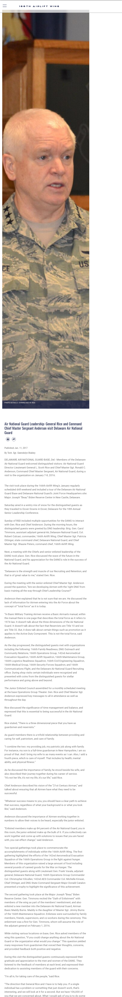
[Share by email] (14, 439)
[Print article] (8, 439)
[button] (5, 6)
